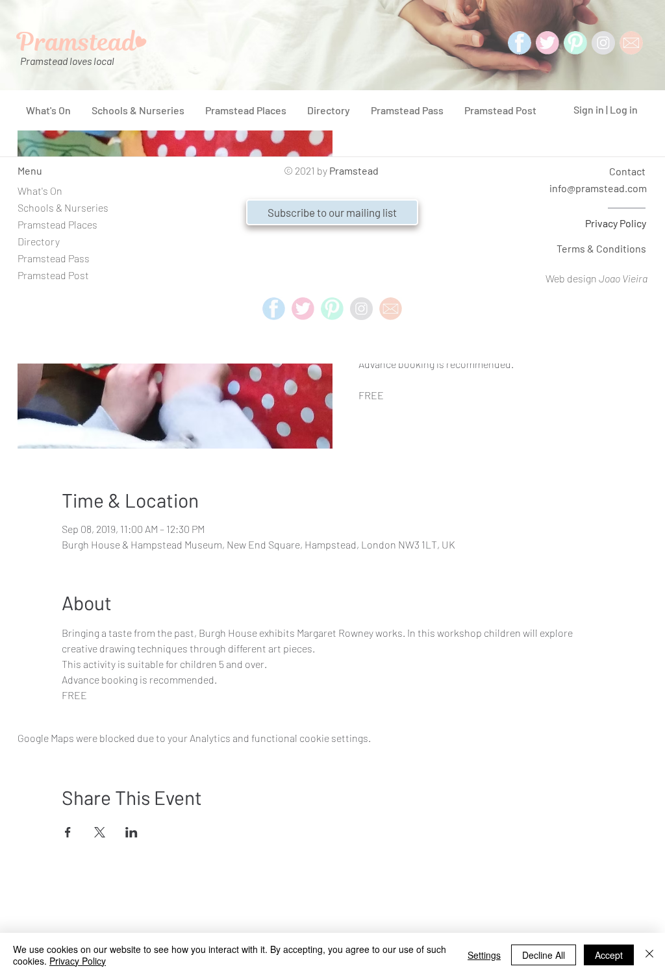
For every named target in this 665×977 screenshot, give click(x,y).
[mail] (631, 43)
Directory (39, 241)
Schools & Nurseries (63, 207)
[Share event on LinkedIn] (131, 832)
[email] (390, 308)
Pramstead (354, 170)
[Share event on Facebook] (68, 832)
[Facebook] (519, 43)
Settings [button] (484, 954)
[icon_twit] (547, 43)
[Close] (649, 955)
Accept (609, 954)
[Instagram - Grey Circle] (603, 43)
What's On (40, 190)
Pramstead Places (57, 224)
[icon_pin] (575, 43)
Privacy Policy (615, 223)
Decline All (543, 954)
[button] (332, 212)
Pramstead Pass (54, 258)
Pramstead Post (53, 275)
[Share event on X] (100, 832)
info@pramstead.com (598, 188)
